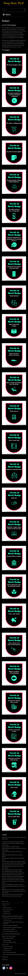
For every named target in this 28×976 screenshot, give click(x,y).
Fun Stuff (5, 944)
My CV (4, 905)
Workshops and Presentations (12, 916)
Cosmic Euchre (6, 950)
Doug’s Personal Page (8, 938)
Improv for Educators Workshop (10, 925)
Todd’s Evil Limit (7, 913)
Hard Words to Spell (7, 948)
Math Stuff (6, 904)
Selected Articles (7, 907)
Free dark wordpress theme (20, 973)
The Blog (5, 957)
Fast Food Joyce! (7, 920)
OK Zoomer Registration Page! (10, 931)
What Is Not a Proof (7, 909)
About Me (5, 901)
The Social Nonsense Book (11, 934)
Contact (5, 959)
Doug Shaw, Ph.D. (14, 3)
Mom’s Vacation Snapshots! (9, 952)
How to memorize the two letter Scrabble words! (14, 954)
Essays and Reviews (8, 946)
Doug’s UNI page (7, 940)
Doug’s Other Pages (9, 936)
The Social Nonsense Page (9, 942)
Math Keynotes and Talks (9, 929)
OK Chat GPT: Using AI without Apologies (12, 918)
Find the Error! (6, 911)
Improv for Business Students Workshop (12, 927)
